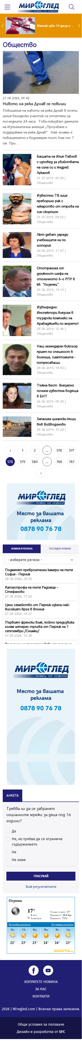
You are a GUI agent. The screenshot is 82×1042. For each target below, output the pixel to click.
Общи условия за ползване (41, 1024)
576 (59, 450)
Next (79, 25)
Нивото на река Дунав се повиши (34, 103)
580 (35, 462)
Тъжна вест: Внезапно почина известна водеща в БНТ (57, 390)
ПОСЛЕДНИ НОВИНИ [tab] (60, 548)
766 (59, 462)
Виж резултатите (41, 887)
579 (22, 462)
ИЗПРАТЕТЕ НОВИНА (41, 982)
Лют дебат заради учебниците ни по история (52, 240)
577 (71, 450)
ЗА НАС (41, 989)
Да (14, 831)
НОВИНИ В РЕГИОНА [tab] (21, 548)
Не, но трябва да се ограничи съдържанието (37, 841)
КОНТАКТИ (41, 996)
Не (14, 852)
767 (71, 462)
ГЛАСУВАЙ (41, 876)
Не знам (19, 860)
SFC (62, 1032)
